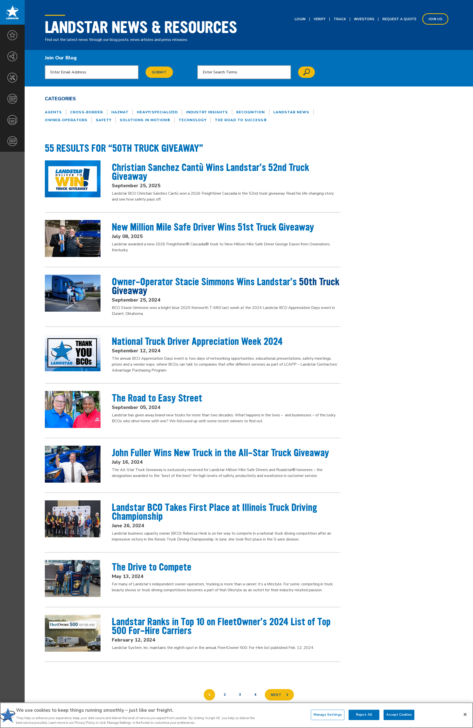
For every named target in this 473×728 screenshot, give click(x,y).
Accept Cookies (399, 714)
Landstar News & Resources (141, 27)
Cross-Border (86, 112)
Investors (364, 19)
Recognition (250, 112)
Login (300, 19)
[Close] (465, 714)
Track (340, 19)
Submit (159, 72)
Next (276, 695)
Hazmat (120, 112)
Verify (319, 19)
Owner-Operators (66, 120)
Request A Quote (399, 19)
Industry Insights (207, 112)
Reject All (364, 714)
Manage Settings (328, 714)
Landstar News (291, 112)
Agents (53, 112)
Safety (103, 120)
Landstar (12, 12)
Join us (435, 19)
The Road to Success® (241, 120)
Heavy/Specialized (157, 112)
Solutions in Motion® (145, 120)
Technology (192, 120)
